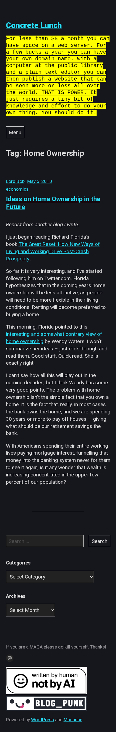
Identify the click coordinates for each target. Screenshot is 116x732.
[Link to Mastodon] (9, 658)
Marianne (73, 719)
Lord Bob (15, 181)
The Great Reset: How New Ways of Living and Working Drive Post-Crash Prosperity (53, 251)
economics (17, 189)
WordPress (42, 719)
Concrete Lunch (34, 25)
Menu (15, 132)
